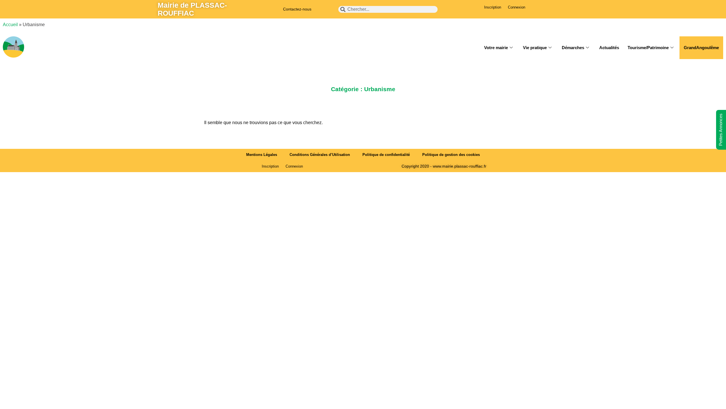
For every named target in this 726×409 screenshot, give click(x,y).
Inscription (492, 7)
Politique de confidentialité (386, 155)
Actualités (609, 47)
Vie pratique (535, 47)
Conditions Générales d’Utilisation (320, 155)
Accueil (10, 24)
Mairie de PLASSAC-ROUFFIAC (192, 9)
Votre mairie (496, 47)
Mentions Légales (261, 155)
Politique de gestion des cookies (451, 155)
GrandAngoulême (701, 47)
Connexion (516, 7)
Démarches (573, 47)
